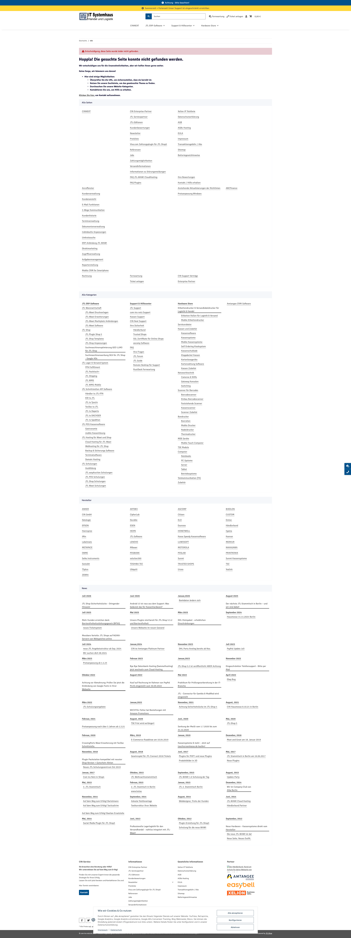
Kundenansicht (89, 199)
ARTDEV (134, 509)
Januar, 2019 (184, 735)
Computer (182, 451)
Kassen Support (137, 316)
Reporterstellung (90, 265)
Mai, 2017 (231, 751)
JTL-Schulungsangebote (94, 706)
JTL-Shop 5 (232, 723)
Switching (186, 386)
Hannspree (87, 531)
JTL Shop (86, 330)
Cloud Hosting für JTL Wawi (98, 441)
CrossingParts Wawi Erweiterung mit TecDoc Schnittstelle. (103, 745)
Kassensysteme (188, 337)
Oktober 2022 (88, 675)
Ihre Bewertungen (186, 177)
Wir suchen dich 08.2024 (95, 653)
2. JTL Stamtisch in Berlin (143, 787)
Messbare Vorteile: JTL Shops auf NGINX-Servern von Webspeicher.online (101, 637)
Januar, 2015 (184, 782)
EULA (180, 133)
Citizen (181, 514)
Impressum (183, 138)
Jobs (132, 155)
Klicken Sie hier (86, 95)
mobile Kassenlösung (95, 433)
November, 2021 (186, 702)
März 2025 (183, 612)
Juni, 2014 (231, 796)
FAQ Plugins (135, 182)
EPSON (85, 525)
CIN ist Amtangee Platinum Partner (148, 648)
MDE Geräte (183, 438)
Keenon (229, 536)
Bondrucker (183, 416)
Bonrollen (185, 421)
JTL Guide (137, 360)
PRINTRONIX (232, 553)
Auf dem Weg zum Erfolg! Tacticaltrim (101, 805)
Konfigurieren (235, 920)
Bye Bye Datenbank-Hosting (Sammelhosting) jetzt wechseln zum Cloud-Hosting (151, 668)
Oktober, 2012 (185, 818)
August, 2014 (184, 796)
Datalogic (86, 520)
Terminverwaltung (90, 221)
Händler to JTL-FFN (94, 393)
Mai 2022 (182, 675)
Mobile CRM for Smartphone (95, 270)
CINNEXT (134, 25)
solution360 (135, 558)
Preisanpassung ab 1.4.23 (95, 663)
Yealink (229, 569)
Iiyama (229, 531)
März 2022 (87, 702)
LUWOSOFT (183, 542)
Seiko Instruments (90, 558)
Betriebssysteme (189, 473)
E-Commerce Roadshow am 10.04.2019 (149, 739)
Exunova (182, 525)
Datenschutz (116, 930)
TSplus (85, 569)
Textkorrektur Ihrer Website (144, 805)
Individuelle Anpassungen (94, 232)
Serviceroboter (185, 324)
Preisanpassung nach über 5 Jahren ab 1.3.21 (103, 726)
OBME (85, 553)
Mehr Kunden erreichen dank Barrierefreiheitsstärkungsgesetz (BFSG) (101, 622)
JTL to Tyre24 (91, 402)
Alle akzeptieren (235, 913)
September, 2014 (138, 796)
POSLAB (182, 553)
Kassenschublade (189, 350)
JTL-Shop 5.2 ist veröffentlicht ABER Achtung (199, 666)
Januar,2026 (184, 596)
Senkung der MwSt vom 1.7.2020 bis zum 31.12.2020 (197, 728)
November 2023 (185, 644)
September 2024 (234, 612)
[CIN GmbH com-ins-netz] (96, 16)
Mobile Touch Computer (192, 443)
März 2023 (87, 658)
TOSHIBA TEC (136, 564)
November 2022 (233, 658)
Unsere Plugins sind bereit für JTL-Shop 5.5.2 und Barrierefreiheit (151, 622)
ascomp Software (141, 343)
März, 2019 (135, 735)
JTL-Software (136, 536)
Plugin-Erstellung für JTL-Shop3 (194, 823)
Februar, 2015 (136, 782)
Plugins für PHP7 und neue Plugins (195, 756)
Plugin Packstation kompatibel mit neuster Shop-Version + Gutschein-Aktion (102, 761)
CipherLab (134, 514)
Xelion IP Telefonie (186, 111)
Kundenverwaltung (91, 193)
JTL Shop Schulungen (95, 481)
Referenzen (135, 149)
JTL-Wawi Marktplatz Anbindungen (101, 321)
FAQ (132, 347)
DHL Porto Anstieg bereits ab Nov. (194, 648)
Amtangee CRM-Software (239, 303)
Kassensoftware (188, 333)
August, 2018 (136, 751)
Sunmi (181, 558)
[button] (246, 16)
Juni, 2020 (183, 718)
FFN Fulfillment (92, 367)
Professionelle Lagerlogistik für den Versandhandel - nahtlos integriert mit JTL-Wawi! (150, 829)
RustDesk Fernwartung (144, 369)
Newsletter (135, 133)
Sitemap (182, 149)
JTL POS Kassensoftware (93, 424)
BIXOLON (230, 509)
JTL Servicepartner (139, 116)
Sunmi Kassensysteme (236, 558)
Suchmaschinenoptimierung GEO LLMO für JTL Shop (103, 349)
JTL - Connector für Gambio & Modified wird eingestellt (198, 695)
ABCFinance (231, 188)
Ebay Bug (231, 679)
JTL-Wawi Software (94, 325)
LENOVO (134, 542)
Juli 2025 (86, 612)
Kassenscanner (188, 407)
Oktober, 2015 (137, 772)
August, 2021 (232, 702)
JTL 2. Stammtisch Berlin (191, 787)
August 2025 (232, 596)
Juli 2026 (86, 596)
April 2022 (231, 675)
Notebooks (186, 456)
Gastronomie (91, 428)
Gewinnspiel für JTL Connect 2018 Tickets (151, 756)
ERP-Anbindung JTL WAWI (94, 243)
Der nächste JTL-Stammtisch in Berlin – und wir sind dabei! (246, 605)
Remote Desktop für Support (146, 365)
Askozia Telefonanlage (141, 801)
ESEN (132, 525)
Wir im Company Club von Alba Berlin (239, 789)
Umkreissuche (88, 237)
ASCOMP (182, 509)
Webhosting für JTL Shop (96, 446)
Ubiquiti (133, 569)
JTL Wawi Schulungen (95, 485)
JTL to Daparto (92, 411)
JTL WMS (89, 380)
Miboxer (133, 547)
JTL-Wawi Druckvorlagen (96, 312)
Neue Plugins (233, 760)
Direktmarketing (89, 248)
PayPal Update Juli (235, 648)
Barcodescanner (188, 394)
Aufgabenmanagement (92, 259)
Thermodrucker (188, 434)
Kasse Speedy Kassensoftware (192, 536)
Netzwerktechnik (186, 372)
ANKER (85, 509)
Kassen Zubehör (188, 368)
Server (184, 465)
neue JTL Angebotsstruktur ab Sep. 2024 (102, 648)
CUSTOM (230, 514)
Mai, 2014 (87, 818)
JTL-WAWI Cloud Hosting (238, 801)
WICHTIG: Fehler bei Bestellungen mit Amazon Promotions (148, 712)
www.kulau (136, 791)
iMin (84, 536)
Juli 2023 (230, 644)
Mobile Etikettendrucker (192, 320)
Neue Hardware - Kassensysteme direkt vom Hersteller (246, 828)
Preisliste (134, 138)
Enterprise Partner (186, 281)
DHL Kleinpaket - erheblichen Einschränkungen (192, 622)
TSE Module (183, 447)
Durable (133, 520)
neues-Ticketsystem (92, 627)
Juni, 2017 (183, 751)
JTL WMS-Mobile (93, 384)
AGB (180, 122)
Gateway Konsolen (190, 381)
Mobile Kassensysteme (191, 342)
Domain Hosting (92, 459)
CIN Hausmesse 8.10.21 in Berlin (242, 706)
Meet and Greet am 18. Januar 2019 (244, 739)
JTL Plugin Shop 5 (93, 334)
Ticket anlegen (137, 281)
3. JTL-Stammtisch (92, 787)
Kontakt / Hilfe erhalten (189, 182)
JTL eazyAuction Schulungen (98, 472)
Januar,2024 (136, 644)
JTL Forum (138, 356)
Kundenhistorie (89, 215)
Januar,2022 (136, 702)
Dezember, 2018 (233, 735)
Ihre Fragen (138, 352)
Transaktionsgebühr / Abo (190, 144)
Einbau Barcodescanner (192, 399)
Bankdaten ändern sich (190, 600)
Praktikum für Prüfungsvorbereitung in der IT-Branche (199, 684)
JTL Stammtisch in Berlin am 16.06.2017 (246, 756)
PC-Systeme (187, 460)
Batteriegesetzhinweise (189, 155)
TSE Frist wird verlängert (142, 723)
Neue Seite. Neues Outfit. (239, 838)
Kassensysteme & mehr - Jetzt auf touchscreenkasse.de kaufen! (194, 745)
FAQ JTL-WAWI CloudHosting (143, 177)
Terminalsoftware (93, 455)
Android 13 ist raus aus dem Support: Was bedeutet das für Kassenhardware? (149, 605)
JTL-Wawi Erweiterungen (97, 316)
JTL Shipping (91, 376)
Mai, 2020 (231, 718)
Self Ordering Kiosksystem (193, 346)
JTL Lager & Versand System (95, 362)
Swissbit (86, 564)
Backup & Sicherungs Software (99, 450)
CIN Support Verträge (188, 276)
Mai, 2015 (87, 782)
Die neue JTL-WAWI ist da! (239, 834)
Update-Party (233, 777)
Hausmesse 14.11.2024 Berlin (241, 616)
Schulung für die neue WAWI (192, 827)
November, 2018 (90, 751)
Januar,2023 (184, 658)
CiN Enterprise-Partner (141, 111)
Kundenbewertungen (140, 127)
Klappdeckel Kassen (190, 355)
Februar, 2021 (88, 718)
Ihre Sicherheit (137, 325)
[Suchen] (148, 16)
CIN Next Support (138, 321)
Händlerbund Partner (237, 805)
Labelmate (87, 542)
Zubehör (182, 482)
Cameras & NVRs (189, 377)
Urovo (180, 569)
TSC (228, 564)
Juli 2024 (86, 644)
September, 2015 (186, 772)
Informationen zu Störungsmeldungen (148, 171)
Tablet (184, 469)
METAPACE (87, 547)
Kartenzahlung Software (192, 364)
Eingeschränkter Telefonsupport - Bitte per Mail (246, 668)
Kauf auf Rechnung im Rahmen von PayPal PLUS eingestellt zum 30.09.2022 (150, 684)
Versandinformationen (140, 166)
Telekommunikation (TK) (189, 478)
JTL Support (135, 308)
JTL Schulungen (89, 463)
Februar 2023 (136, 658)
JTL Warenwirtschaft (91, 308)
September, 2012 (234, 818)
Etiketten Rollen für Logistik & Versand (199, 315)
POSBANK (135, 553)
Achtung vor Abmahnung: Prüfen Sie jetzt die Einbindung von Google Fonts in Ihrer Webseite (103, 686)
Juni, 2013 (135, 818)
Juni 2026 (135, 596)
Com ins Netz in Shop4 (93, 777)
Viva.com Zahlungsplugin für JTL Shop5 (148, 144)
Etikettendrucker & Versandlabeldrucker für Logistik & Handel (198, 310)
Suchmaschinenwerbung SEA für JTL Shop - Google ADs (105, 357)
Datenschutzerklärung (188, 116)
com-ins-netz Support (140, 312)
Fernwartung (136, 276)
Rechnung (87, 276)
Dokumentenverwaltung (93, 226)
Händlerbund (139, 330)
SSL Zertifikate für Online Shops (148, 338)
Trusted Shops (139, 334)
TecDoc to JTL (91, 406)
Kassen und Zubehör (187, 328)
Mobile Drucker (188, 425)
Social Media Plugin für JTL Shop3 (99, 823)
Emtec (229, 520)
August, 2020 (136, 718)
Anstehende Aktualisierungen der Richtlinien (199, 188)
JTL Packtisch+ (92, 371)
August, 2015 (232, 772)
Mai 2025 (134, 612)
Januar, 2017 (88, 772)
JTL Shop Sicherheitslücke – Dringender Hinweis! (100, 605)
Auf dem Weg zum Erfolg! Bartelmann (101, 801)
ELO (180, 520)
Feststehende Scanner (191, 403)
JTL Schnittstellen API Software (97, 389)
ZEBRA (85, 574)
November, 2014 (90, 796)
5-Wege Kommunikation (93, 210)
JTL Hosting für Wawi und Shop (96, 437)
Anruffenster (88, 188)
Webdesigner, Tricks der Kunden (194, 801)
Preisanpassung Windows (190, 193)
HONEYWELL (184, 531)
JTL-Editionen (136, 122)
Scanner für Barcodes (188, 390)
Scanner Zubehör (189, 412)
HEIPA (133, 531)
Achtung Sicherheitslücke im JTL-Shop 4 (198, 706)
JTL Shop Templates (94, 338)
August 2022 (136, 675)
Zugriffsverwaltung (91, 254)
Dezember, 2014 (233, 782)
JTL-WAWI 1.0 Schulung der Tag (194, 777)
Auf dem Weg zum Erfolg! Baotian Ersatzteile (103, 813)
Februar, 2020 (88, 735)
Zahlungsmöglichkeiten (141, 160)
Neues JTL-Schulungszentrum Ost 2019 (102, 767)
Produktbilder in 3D (188, 760)
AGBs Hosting (184, 127)
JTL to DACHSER (93, 415)
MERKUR (230, 542)
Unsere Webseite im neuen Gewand (147, 627)
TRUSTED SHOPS (186, 564)
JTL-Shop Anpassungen (96, 343)
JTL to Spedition (92, 420)
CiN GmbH (87, 514)
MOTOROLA (183, 547)
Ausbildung (90, 468)
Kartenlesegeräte (189, 359)
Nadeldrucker (187, 429)
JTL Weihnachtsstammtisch (144, 777)
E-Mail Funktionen (90, 204)
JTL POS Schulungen (95, 477)
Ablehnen (235, 927)
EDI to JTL (90, 398)
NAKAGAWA (231, 547)
